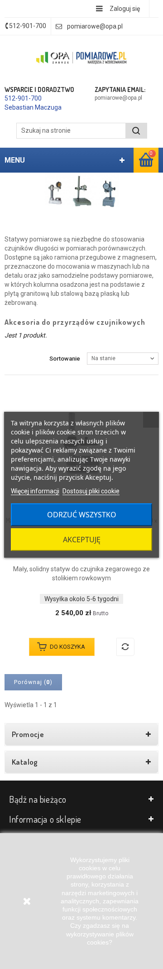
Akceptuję (82, 540)
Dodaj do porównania (125, 647)
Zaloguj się (125, 8)
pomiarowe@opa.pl (95, 26)
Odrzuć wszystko (81, 515)
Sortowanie (64, 358)
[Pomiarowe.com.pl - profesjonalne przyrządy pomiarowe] (81, 58)
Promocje (28, 734)
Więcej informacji (35, 491)
